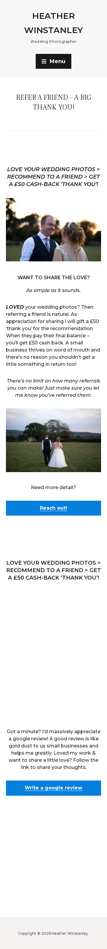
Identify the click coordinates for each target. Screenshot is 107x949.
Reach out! (53, 508)
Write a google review (53, 788)
